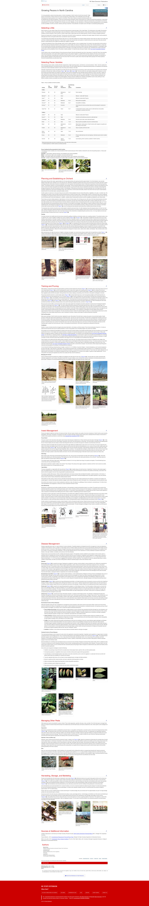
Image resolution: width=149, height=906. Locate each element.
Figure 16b (49, 300)
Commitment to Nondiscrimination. (81, 898)
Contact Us (105, 892)
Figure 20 (83, 356)
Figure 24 (100, 499)
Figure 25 (49, 563)
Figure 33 (73, 778)
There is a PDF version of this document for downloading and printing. (101, 14)
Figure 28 (49, 586)
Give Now (87, 892)
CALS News (63, 892)
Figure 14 (90, 290)
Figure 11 (103, 232)
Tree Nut (91, 858)
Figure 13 (52, 290)
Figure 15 (67, 295)
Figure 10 (44, 224)
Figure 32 (76, 739)
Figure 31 (44, 731)
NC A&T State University (96, 896)
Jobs (81, 892)
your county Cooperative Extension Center (61, 343)
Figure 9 (67, 223)
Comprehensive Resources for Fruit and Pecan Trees (62, 837)
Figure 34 (44, 781)
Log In (83, 5)
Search (99, 5)
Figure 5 (65, 212)
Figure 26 (56, 573)
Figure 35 (44, 783)
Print (105, 5)
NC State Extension (49, 886)
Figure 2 (68, 71)
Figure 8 (61, 223)
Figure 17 (48, 297)
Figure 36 (44, 796)
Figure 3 (73, 71)
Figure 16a (69, 296)
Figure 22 (96, 455)
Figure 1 (63, 71)
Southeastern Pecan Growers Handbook (60, 839)
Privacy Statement (48, 901)
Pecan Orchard (104, 858)
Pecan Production (86, 858)
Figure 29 (50, 593)
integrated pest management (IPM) (72, 436)
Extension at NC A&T (72, 892)
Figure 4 (60, 206)
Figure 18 (57, 300)
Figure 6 (72, 217)
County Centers (96, 892)
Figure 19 (56, 305)
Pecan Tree (96, 858)
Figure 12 (84, 288)
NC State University (84, 896)
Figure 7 (78, 217)
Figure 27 (51, 581)
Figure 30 (94, 635)
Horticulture (45, 863)
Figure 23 (68, 469)
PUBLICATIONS (46, 4)
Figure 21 (101, 440)
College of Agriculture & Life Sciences (49, 892)
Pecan (100, 858)
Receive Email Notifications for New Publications (75, 875)
